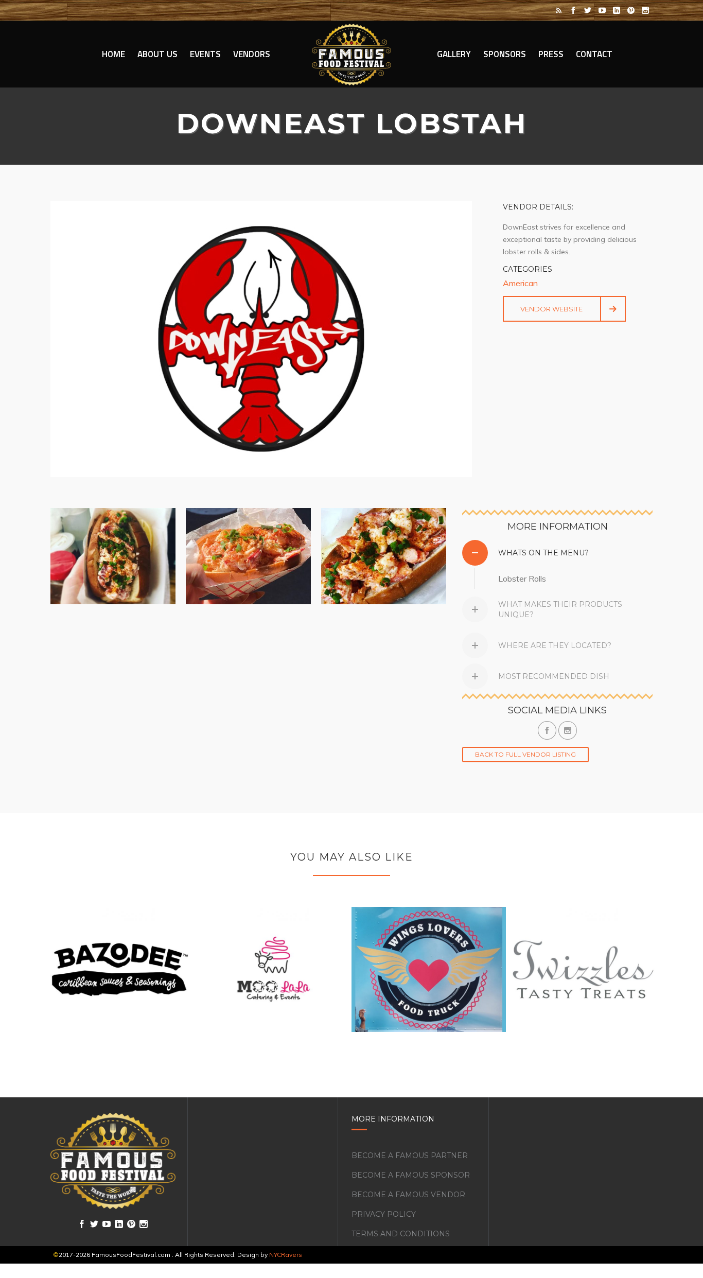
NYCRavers (285, 1254)
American (520, 283)
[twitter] (588, 10)
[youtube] (602, 10)
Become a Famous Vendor (408, 1194)
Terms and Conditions (400, 1233)
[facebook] (573, 10)
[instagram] (645, 10)
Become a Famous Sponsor (410, 1175)
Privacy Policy (383, 1214)
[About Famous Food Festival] (112, 1161)
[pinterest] (631, 10)
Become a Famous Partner (409, 1155)
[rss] (559, 10)
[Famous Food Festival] (351, 54)
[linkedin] (616, 10)
